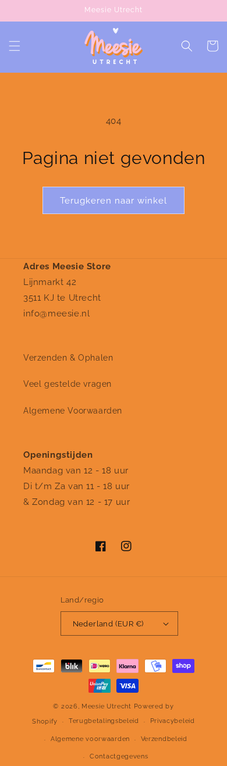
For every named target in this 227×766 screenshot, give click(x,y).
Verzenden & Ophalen (68, 357)
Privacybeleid (172, 721)
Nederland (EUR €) (108, 623)
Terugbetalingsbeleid (104, 721)
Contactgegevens (119, 756)
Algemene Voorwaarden (72, 410)
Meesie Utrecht (106, 706)
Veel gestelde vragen (67, 384)
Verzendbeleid (164, 739)
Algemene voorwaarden (90, 739)
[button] (14, 46)
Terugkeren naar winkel (113, 200)
